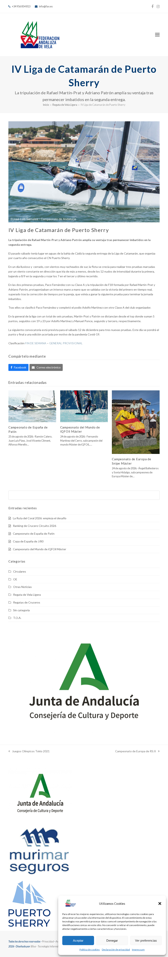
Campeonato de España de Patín (33, 533)
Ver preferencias (146, 940)
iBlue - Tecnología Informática (46, 946)
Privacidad (48, 941)
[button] (160, 903)
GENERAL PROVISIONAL (66, 343)
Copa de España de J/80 (28, 541)
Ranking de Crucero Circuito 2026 (34, 525)
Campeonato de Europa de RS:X (135, 751)
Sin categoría (21, 610)
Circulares (19, 571)
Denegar (112, 940)
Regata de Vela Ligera (27, 594)
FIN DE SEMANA (35, 343)
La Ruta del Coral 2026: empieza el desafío (39, 518)
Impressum (138, 949)
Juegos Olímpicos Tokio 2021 (29, 751)
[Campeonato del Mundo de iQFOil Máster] (84, 406)
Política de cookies (89, 949)
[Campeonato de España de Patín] (32, 406)
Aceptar (78, 940)
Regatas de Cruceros (26, 602)
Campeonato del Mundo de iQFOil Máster (39, 549)
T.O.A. (17, 617)
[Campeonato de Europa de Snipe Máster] (136, 421)
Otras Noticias (22, 587)
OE (15, 579)
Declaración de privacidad (116, 949)
